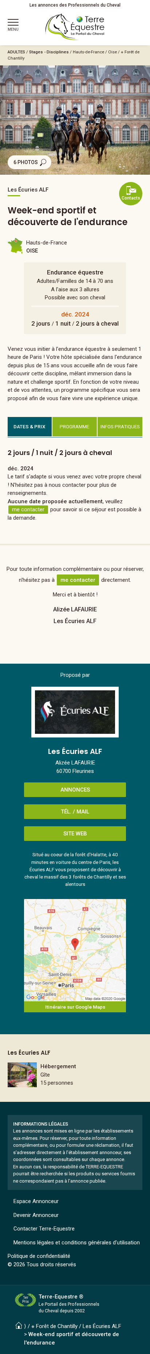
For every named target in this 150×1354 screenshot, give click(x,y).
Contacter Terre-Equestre (44, 1228)
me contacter (28, 509)
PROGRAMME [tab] (74, 426)
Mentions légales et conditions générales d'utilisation (76, 1242)
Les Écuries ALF (102, 1326)
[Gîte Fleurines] (75, 1074)
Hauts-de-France (88, 51)
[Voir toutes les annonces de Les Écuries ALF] (75, 712)
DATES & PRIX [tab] (29, 426)
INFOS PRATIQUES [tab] (120, 426)
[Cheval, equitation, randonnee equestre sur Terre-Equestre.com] (75, 27)
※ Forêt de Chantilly (54, 1326)
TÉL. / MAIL (75, 811)
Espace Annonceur (36, 1201)
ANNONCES (75, 789)
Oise (112, 51)
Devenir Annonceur (36, 1215)
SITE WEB (75, 833)
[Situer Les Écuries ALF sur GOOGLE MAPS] (75, 950)
